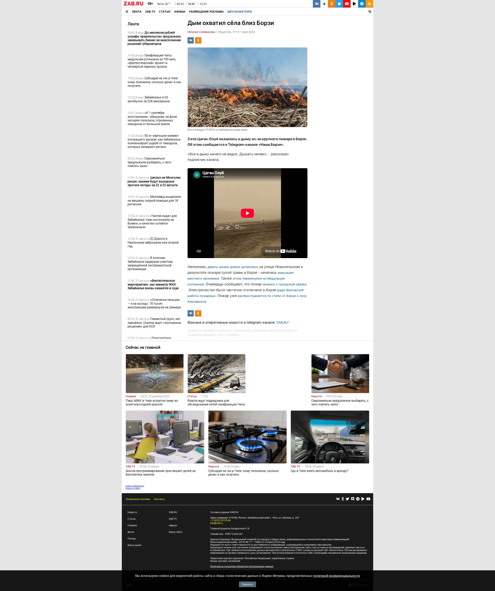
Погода (132, 538)
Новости (132, 512)
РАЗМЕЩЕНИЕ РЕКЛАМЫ (206, 11)
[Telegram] (357, 499)
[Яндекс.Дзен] (352, 499)
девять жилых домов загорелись (232, 267)
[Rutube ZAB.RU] (354, 4)
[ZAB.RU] (133, 4)
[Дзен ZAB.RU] (324, 4)
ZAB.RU (173, 512)
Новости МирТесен (135, 486)
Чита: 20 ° (163, 4)
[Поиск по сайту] (313, 11)
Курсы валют (135, 545)
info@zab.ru (216, 523)
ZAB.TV (150, 11)
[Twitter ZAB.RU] (339, 4)
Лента (136, 11)
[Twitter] (347, 499)
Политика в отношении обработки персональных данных (241, 566)
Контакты (159, 499)
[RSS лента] (369, 4)
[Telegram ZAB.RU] (362, 4)
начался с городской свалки (284, 284)
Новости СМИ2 (133, 488)
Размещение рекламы (138, 499)
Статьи (164, 11)
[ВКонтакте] (338, 499)
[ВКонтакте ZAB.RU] (316, 4)
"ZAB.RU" (282, 322)
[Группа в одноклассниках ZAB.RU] (331, 4)
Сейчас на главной (143, 347)
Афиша (179, 11)
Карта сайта (175, 532)
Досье (131, 532)
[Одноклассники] (343, 499)
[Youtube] (368, 499)
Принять (247, 584)
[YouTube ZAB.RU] (347, 4)
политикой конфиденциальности (336, 575)
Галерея (132, 525)
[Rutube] (362, 499)
